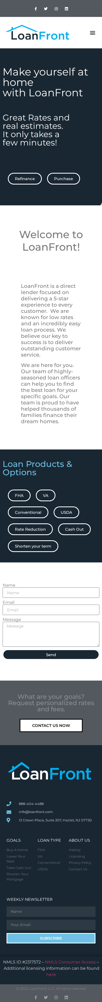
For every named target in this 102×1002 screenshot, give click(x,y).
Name (9, 585)
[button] (92, 32)
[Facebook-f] (36, 9)
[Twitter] (46, 9)
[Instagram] (56, 9)
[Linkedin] (66, 9)
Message (12, 620)
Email (8, 602)
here (51, 974)
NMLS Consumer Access (70, 962)
